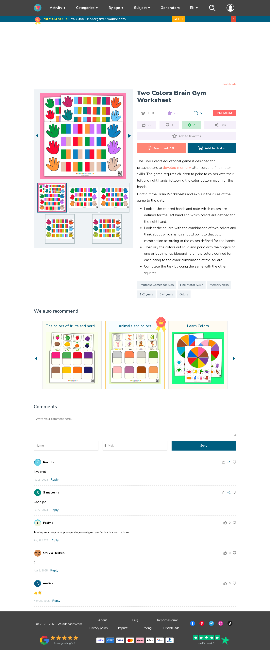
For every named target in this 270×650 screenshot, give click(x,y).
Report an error (167, 620)
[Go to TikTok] (229, 624)
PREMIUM (224, 113)
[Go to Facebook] (192, 624)
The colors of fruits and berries (72, 326)
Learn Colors (198, 326)
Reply (54, 479)
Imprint (122, 628)
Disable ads (171, 628)
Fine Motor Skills (191, 285)
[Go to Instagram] (220, 624)
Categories (85, 7)
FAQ (135, 620)
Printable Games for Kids (157, 285)
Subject (140, 7)
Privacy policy (98, 628)
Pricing (147, 628)
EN (192, 7)
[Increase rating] (224, 462)
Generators (170, 7)
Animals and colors (135, 326)
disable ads (229, 84)
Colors (183, 294)
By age (114, 7)
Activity (56, 7)
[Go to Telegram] (211, 624)
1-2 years (146, 294)
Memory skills (219, 285)
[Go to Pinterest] (201, 624)
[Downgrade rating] (234, 462)
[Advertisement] (135, 53)
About (102, 620)
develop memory (177, 167)
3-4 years (166, 294)
